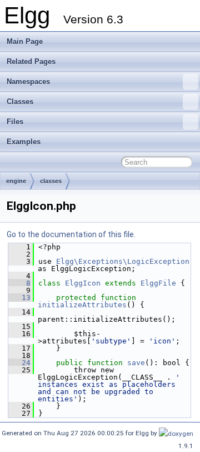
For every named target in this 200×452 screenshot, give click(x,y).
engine (16, 181)
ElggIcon (83, 283)
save (136, 362)
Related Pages (31, 61)
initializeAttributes (82, 305)
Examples (24, 141)
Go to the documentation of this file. (71, 234)
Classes (20, 101)
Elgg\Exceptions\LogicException (122, 261)
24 (19, 362)
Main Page (25, 41)
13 (19, 297)
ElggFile (158, 283)
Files (15, 121)
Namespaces (28, 81)
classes (51, 181)
